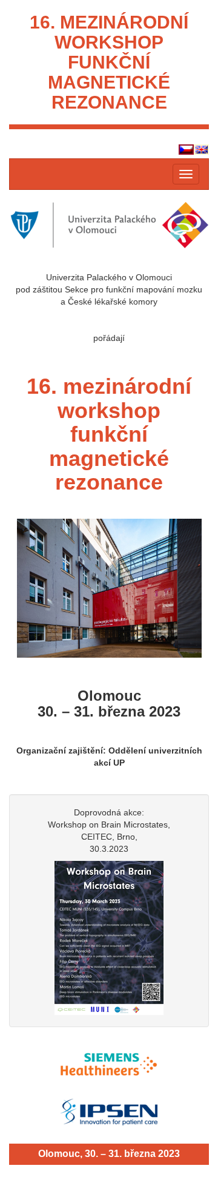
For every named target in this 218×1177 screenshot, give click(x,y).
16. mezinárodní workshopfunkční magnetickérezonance (109, 62)
